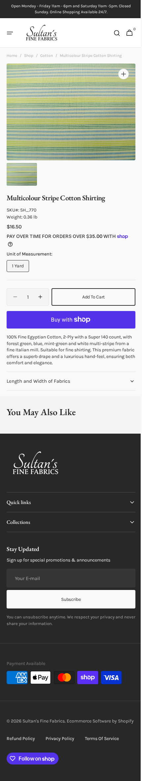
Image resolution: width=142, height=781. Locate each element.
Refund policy (21, 745)
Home (12, 55)
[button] (10, 33)
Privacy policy (60, 745)
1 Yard (20, 267)
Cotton (46, 55)
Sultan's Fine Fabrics (43, 721)
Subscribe (68, 599)
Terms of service (102, 745)
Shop (28, 55)
